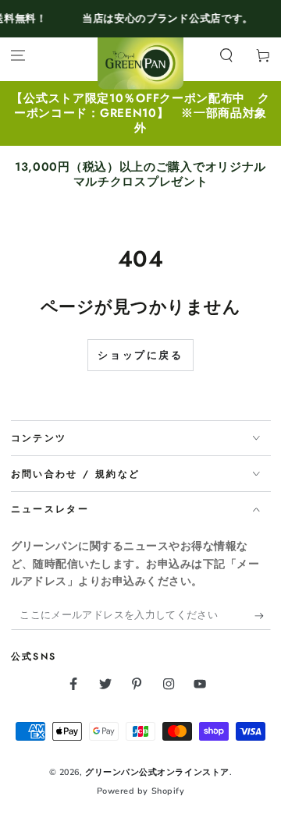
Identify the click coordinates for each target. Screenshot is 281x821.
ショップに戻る (140, 356)
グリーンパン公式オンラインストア (157, 772)
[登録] (262, 616)
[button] (226, 56)
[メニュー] (18, 56)
